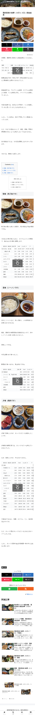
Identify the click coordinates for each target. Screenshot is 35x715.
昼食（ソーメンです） (9, 170)
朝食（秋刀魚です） (8, 168)
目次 (15, 179)
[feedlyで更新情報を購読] (9, 588)
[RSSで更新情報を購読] (26, 588)
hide (12, 164)
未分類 (4, 567)
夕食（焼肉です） (8, 173)
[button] (28, 49)
